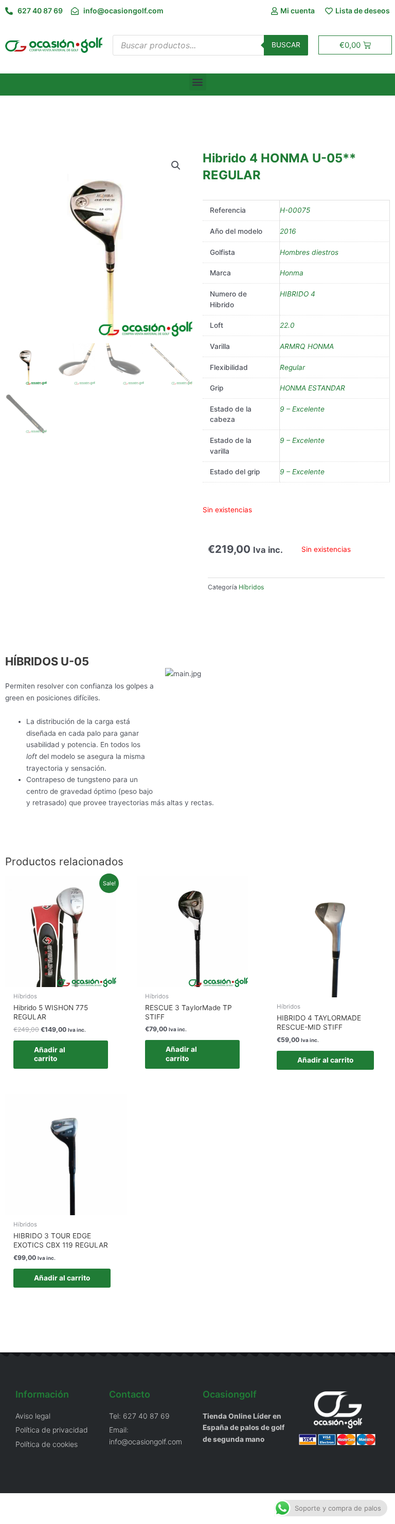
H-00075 (295, 210)
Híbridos (251, 587)
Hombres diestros (309, 252)
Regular (292, 367)
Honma (291, 273)
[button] (197, 81)
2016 (288, 231)
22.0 (287, 325)
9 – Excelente (302, 409)
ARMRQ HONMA (307, 346)
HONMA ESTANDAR (312, 388)
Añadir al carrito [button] (49, 1054)
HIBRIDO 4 (297, 294)
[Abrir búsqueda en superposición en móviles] (210, 45)
